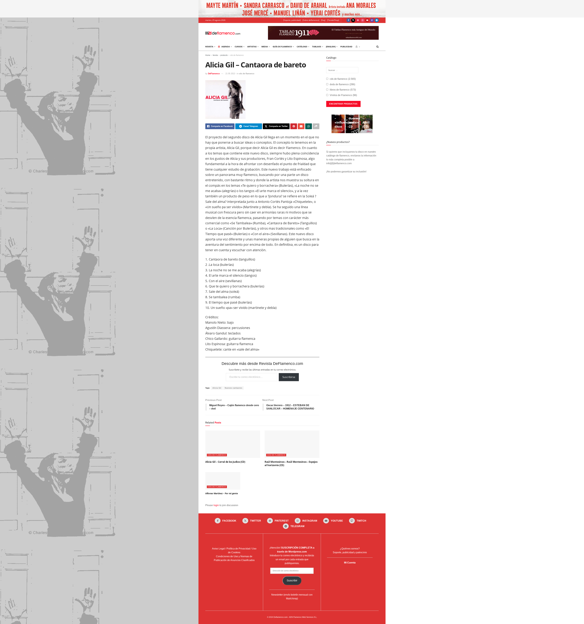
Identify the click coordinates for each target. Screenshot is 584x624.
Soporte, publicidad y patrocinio (350, 552)
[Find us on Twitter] (353, 20)
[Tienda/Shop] (333, 20)
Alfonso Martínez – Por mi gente (221, 493)
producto (224, 55)
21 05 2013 (230, 73)
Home (207, 55)
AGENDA (225, 46)
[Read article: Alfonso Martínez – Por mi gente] (222, 481)
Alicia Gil (216, 388)
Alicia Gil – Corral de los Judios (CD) (225, 461)
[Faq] (323, 20)
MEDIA (264, 46)
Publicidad (346, 46)
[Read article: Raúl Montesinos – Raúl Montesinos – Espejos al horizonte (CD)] (292, 444)
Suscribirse (288, 377)
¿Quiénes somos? (350, 548)
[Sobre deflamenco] (310, 20)
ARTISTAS (252, 46)
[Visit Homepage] (222, 33)
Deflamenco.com (281, 617)
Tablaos (316, 46)
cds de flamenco (237, 55)
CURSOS (238, 46)
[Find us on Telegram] (377, 20)
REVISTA (209, 46)
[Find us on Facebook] (348, 20)
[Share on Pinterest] (293, 126)
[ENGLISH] (330, 46)
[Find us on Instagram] (363, 20)
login (216, 505)
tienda (215, 55)
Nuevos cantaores (233, 388)
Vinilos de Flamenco (343, 95)
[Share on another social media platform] (316, 126)
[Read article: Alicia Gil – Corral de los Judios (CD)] (232, 444)
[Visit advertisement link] (292, 8)
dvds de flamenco (342, 84)
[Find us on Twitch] (372, 20)
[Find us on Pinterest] (358, 20)
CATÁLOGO (302, 46)
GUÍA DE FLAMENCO (282, 46)
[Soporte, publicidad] (292, 20)
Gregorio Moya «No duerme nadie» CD (355, 116)
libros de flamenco (343, 89)
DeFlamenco (214, 73)
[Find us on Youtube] (367, 20)
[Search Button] (377, 46)
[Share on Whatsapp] (308, 126)
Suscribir (292, 580)
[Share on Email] (301, 126)
